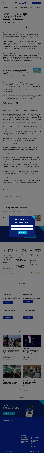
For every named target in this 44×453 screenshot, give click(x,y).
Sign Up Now (22, 232)
